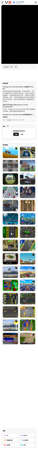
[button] (5, 117)
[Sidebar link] (2, 2)
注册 (16, 134)
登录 (22, 134)
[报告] (16, 67)
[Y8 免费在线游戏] (8, 2)
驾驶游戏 (9, 120)
